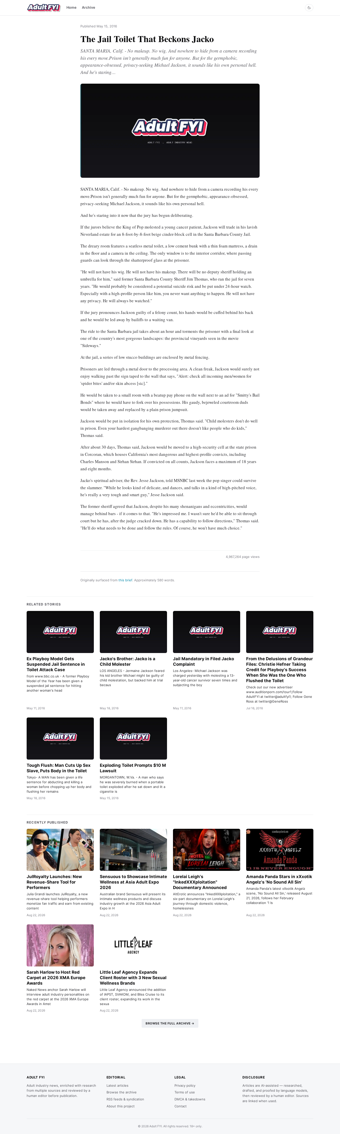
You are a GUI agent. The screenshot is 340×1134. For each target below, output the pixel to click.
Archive (88, 7)
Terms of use (184, 1092)
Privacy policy (184, 1085)
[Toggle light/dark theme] (309, 7)
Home (71, 7)
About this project (121, 1106)
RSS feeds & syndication (125, 1099)
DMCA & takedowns (189, 1099)
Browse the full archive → (170, 1023)
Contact (180, 1106)
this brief (125, 580)
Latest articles (117, 1085)
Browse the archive (122, 1092)
